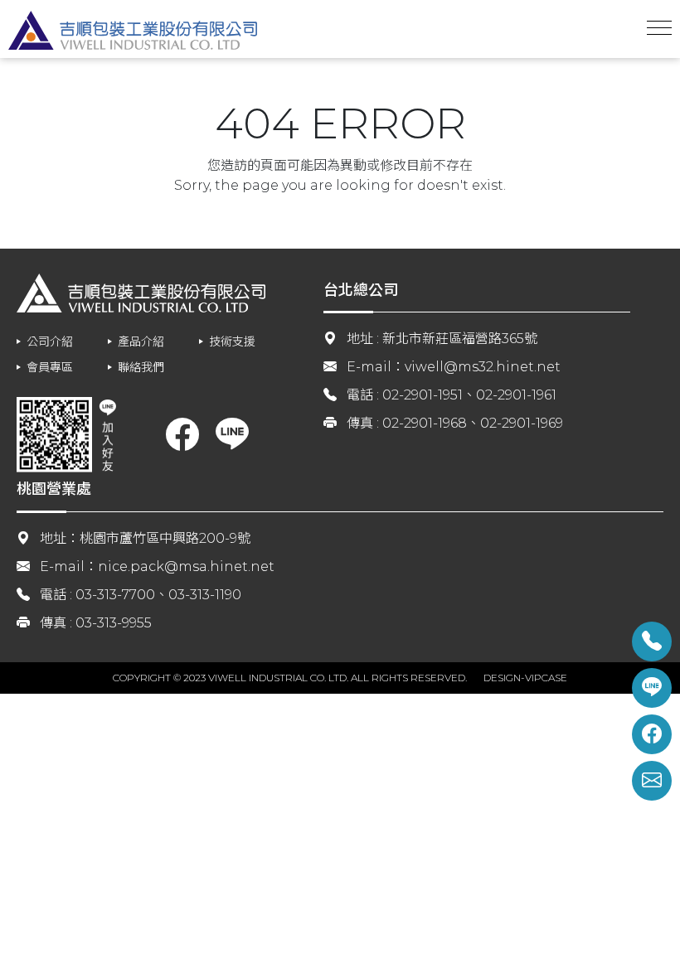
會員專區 (50, 367)
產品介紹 (141, 341)
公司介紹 (50, 341)
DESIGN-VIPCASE (525, 677)
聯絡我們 (141, 367)
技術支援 (232, 341)
